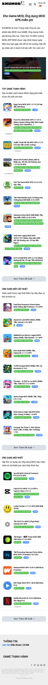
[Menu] (30, 4)
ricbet (18, 673)
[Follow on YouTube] (41, 665)
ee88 (23, 672)
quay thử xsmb (24, 674)
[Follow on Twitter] (35, 665)
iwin (3, 672)
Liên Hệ (5, 645)
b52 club (25, 673)
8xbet (31, 672)
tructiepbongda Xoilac (20, 669)
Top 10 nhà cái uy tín (37, 669)
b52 (7, 672)
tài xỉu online (10, 673)
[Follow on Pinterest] (38, 665)
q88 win (17, 672)
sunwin (40, 670)
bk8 (27, 672)
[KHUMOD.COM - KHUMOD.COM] (13, 3)
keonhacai (39, 672)
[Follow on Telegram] (44, 665)
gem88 (4, 670)
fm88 (22, 670)
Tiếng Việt (41, 3)
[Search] (35, 4)
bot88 (17, 670)
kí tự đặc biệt (6, 669)
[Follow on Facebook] (31, 665)
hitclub (27, 670)
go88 (31, 673)
